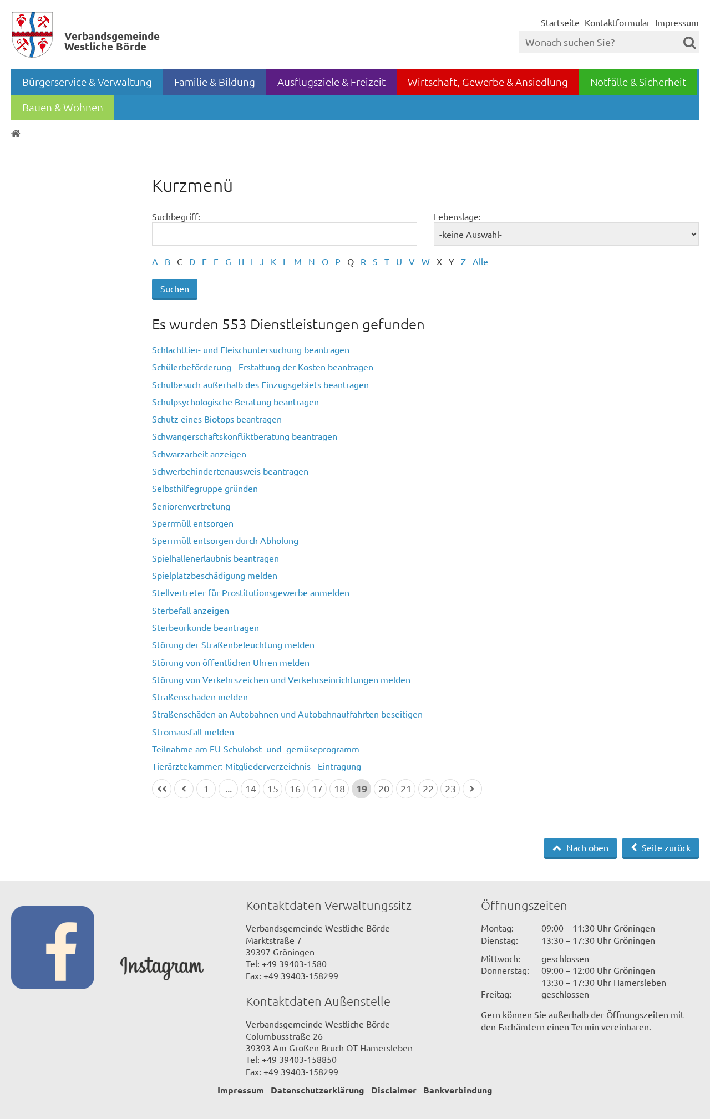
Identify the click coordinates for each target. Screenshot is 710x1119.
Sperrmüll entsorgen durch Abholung (225, 540)
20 (383, 788)
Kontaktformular (617, 22)
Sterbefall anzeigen (190, 610)
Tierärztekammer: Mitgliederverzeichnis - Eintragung (256, 765)
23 (450, 788)
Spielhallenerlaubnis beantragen (215, 557)
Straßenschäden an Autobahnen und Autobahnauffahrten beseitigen (287, 713)
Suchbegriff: (176, 216)
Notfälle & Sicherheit (638, 81)
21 (406, 788)
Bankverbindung (458, 1090)
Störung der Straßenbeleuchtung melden (233, 644)
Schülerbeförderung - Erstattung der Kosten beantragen (262, 366)
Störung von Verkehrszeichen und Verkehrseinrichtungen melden (281, 679)
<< (161, 788)
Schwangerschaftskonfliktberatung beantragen (244, 435)
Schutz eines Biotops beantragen (217, 418)
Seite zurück (665, 847)
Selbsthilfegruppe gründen (205, 488)
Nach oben (586, 847)
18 (339, 788)
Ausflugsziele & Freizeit (331, 81)
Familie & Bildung (214, 81)
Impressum (677, 22)
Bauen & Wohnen (62, 107)
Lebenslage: (457, 216)
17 (317, 788)
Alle (480, 261)
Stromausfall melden (193, 731)
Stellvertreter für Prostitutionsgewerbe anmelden (250, 592)
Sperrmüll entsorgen (193, 522)
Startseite (560, 22)
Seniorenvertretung (191, 505)
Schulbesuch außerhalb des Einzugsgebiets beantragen (260, 384)
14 (250, 788)
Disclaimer (394, 1090)
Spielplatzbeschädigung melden (214, 575)
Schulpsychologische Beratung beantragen (235, 401)
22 (428, 788)
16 (295, 788)
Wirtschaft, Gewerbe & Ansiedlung (488, 81)
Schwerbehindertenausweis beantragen (230, 470)
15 (272, 788)
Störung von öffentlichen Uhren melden (231, 662)
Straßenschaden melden (200, 696)
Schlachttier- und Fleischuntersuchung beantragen (250, 349)
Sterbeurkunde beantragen (205, 627)
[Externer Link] (65, 948)
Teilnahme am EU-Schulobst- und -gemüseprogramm (255, 748)
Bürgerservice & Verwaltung (87, 81)
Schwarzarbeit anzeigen (199, 453)
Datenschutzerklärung (317, 1090)
